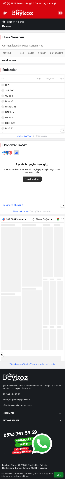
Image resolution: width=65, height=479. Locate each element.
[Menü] (5, 13)
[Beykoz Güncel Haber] (22, 12)
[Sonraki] (8, 3)
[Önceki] (5, 3)
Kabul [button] (58, 475)
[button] (60, 13)
